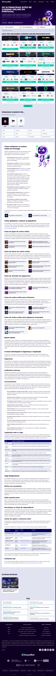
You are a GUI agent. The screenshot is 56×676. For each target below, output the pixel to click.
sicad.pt (21, 533)
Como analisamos (46, 633)
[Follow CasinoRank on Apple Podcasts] (53, 651)
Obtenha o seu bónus (28, 47)
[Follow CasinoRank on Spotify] (50, 651)
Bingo (8, 629)
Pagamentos (41, 1)
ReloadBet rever (10, 101)
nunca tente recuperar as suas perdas (43, 491)
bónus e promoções (20, 170)
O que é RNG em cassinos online (27, 635)
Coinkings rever (10, 83)
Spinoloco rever (46, 101)
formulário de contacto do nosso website (33, 562)
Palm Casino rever (45, 67)
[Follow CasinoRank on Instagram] (42, 651)
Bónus (35, 1)
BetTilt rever (10, 67)
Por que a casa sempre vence (27, 629)
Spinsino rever (45, 83)
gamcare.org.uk (23, 548)
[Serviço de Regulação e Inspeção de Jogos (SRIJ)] (8, 662)
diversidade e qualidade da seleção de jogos (16, 175)
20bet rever (28, 49)
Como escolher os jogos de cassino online (27, 631)
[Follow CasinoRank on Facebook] (39, 651)
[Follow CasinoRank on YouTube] (47, 651)
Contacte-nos (46, 631)
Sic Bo (8, 633)
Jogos (30, 1)
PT (2, 651)
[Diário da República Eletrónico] (16, 662)
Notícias (52, 1)
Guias (47, 1)
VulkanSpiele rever (28, 83)
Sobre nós (46, 629)
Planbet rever (28, 67)
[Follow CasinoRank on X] (45, 651)
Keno (9, 631)
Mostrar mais (27, 105)
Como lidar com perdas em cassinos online (27, 637)
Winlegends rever (28, 101)
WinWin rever (45, 49)
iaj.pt (21, 537)
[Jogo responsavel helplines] (25, 666)
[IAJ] (28, 662)
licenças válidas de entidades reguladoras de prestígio (19, 385)
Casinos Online (24, 1)
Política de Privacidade (46, 637)
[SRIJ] (41, 662)
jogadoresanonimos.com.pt (25, 540)
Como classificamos (46, 635)
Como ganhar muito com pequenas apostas (27, 633)
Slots (9, 635)
